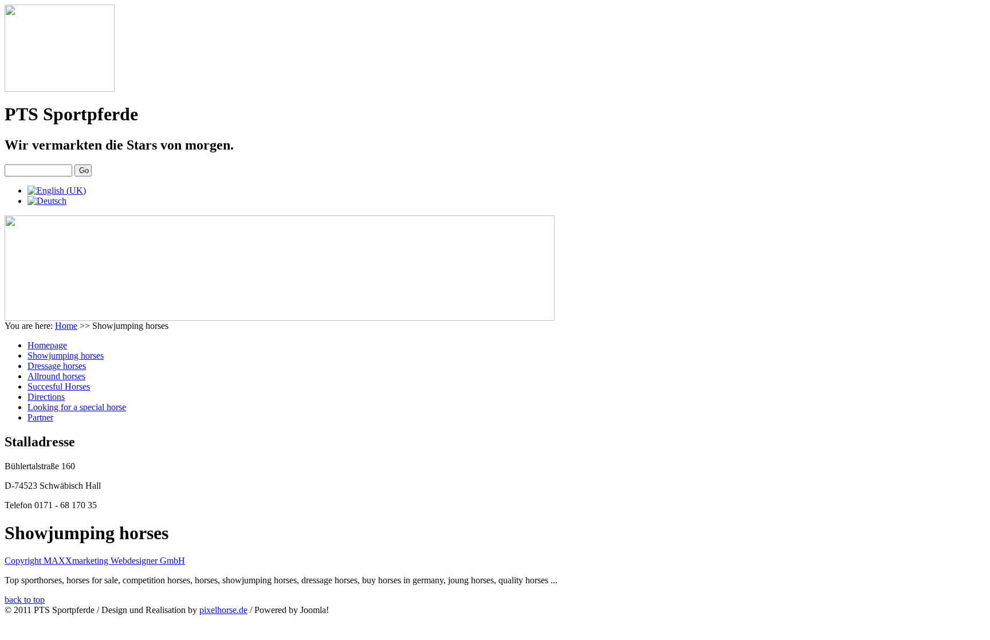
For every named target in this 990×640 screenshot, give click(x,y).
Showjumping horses (66, 355)
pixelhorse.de (223, 610)
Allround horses (56, 376)
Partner (40, 417)
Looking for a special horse (77, 407)
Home (66, 326)
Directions (46, 397)
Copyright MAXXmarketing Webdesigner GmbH (95, 561)
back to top (25, 599)
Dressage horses (57, 366)
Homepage (47, 345)
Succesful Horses (59, 386)
